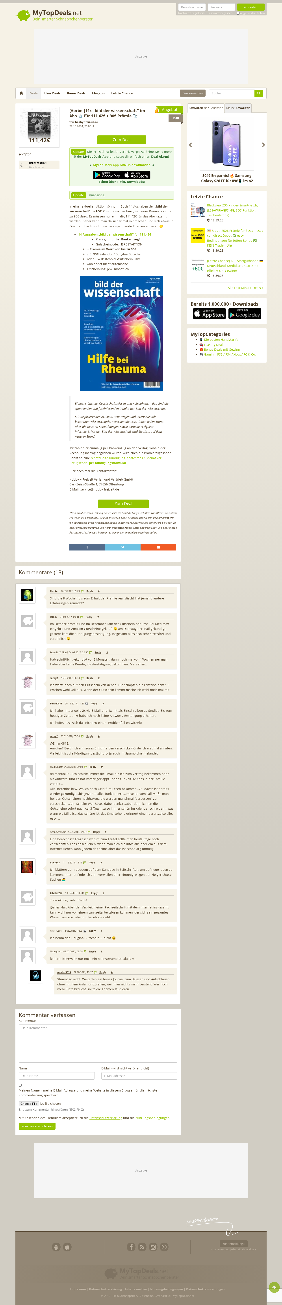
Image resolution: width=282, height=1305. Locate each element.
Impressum (78, 1289)
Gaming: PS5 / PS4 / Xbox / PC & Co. (230, 354)
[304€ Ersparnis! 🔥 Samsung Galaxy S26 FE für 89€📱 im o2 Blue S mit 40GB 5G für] (227, 143)
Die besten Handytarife (221, 339)
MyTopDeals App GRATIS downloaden (121, 165)
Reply (89, 591)
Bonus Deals (76, 93)
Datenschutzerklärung (105, 1118)
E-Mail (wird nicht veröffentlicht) (125, 1068)
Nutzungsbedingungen (152, 1118)
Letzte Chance (122, 93)
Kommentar (27, 1021)
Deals (34, 93)
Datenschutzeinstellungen (205, 1289)
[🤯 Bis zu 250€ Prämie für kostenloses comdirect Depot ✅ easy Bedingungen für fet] (198, 235)
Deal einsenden (193, 93)
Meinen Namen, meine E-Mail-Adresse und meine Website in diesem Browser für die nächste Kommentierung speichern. (88, 1092)
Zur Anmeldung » (234, 1244)
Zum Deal (122, 139)
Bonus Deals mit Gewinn (222, 349)
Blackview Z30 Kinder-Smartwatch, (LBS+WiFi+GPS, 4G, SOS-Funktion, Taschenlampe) (232, 210)
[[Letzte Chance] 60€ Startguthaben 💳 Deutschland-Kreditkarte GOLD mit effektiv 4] (198, 265)
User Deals (52, 93)
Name (23, 1068)
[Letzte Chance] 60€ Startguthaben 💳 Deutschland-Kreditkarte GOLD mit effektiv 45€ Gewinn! (235, 266)
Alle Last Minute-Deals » (245, 288)
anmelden (250, 7)
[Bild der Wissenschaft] (39, 127)
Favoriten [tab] (206, 108)
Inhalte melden (136, 1289)
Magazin (98, 93)
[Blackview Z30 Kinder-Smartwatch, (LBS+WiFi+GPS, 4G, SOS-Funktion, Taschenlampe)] (198, 210)
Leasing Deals (214, 345)
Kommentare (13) (41, 572)
